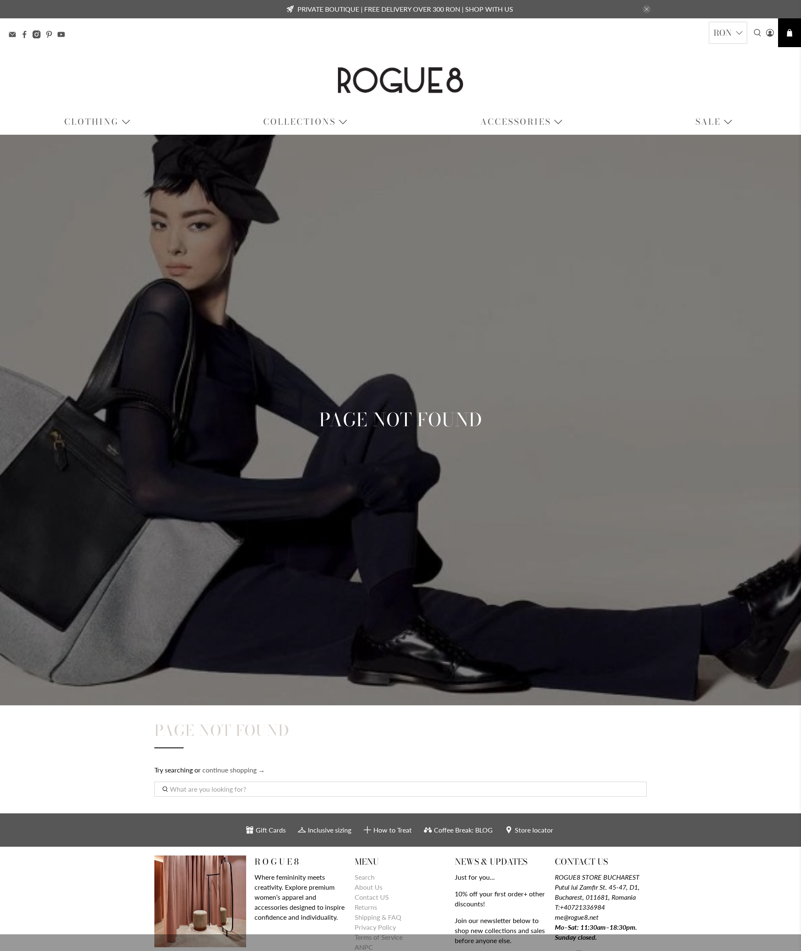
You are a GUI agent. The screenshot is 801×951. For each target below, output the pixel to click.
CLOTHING (91, 121)
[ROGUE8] (400, 80)
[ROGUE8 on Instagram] (39, 35)
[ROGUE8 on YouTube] (63, 35)
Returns (366, 907)
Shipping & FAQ (378, 917)
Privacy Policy (375, 927)
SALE (708, 121)
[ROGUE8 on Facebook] (26, 35)
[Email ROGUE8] (14, 35)
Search (365, 877)
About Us (369, 887)
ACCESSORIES (515, 121)
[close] (646, 9)
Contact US (372, 897)
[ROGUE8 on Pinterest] (51, 35)
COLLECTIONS (299, 121)
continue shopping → (233, 770)
